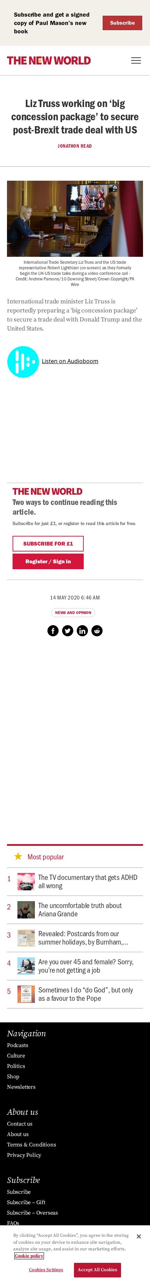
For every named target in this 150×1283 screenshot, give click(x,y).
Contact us (19, 1123)
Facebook (53, 630)
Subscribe (122, 22)
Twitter (67, 630)
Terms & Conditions (31, 1144)
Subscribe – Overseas (32, 1212)
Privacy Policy (24, 1155)
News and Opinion (73, 612)
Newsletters (21, 1087)
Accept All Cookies (97, 1270)
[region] (75, 1254)
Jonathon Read (75, 146)
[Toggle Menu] (136, 60)
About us (17, 1134)
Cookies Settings (46, 1270)
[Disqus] (75, 733)
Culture (16, 1055)
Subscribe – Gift (26, 1202)
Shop (13, 1076)
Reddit (97, 630)
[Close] (139, 1236)
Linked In (82, 630)
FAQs (13, 1223)
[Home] (49, 60)
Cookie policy (29, 1256)
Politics (16, 1066)
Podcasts (17, 1045)
